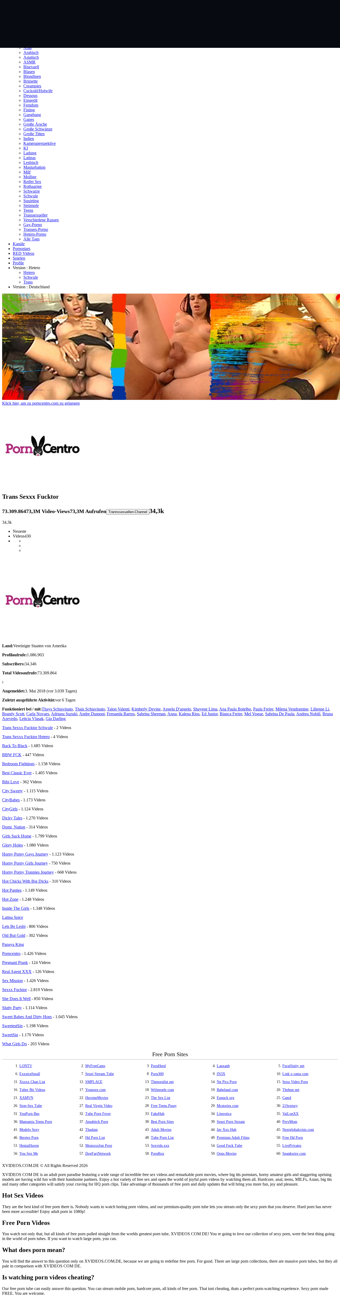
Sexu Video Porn (295, 1082)
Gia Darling (56, 718)
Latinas (29, 157)
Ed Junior (210, 714)
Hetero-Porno (34, 234)
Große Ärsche (35, 124)
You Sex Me (28, 1154)
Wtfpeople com (162, 1090)
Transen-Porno (35, 229)
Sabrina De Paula (279, 714)
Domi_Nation (13, 827)
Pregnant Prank (15, 962)
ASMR (29, 62)
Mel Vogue (253, 714)
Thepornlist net (162, 1082)
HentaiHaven (29, 1146)
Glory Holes (12, 845)
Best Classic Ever (17, 773)
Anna (172, 714)
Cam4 (286, 1098)
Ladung (29, 153)
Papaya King (13, 944)
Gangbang (32, 114)
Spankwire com (294, 1154)
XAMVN (26, 1098)
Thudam (91, 1130)
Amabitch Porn (96, 1122)
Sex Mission (12, 980)
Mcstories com (228, 1106)
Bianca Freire (231, 714)
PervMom (289, 1122)
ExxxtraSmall (29, 1074)
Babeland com (227, 1090)
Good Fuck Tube (229, 1146)
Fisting (29, 110)
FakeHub (157, 1114)
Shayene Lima (205, 709)
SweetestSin (12, 1025)
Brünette (30, 81)
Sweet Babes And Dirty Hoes (27, 1016)
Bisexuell (31, 67)
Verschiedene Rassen (41, 220)
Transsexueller (35, 215)
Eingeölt (30, 100)
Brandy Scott (13, 714)
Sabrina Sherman (151, 714)
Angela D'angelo (177, 709)
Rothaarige (32, 186)
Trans (28, 282)
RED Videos (23, 253)
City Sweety (12, 791)
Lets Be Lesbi (14, 926)
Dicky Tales (12, 818)
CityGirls (10, 809)
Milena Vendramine (291, 709)
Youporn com (95, 1090)
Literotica (224, 1114)
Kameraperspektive (39, 143)
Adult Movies (161, 1130)
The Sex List (160, 1098)
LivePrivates (291, 1146)
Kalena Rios (189, 714)
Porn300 (157, 1074)
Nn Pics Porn (227, 1082)
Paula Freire (263, 709)
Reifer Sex (32, 181)
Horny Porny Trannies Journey (28, 872)
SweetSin (10, 1035)
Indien (28, 138)
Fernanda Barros (121, 714)
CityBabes (11, 800)
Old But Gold (13, 935)
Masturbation (34, 167)
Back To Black (14, 745)
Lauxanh (223, 1066)
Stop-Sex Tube (30, 1106)
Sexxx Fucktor (14, 989)
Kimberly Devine (146, 709)
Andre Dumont (92, 714)
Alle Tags (31, 239)
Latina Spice (12, 917)
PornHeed (158, 1066)
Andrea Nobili (308, 714)
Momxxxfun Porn (98, 1146)
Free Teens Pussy (164, 1106)
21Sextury (290, 1106)
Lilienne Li (320, 709)
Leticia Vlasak (31, 718)
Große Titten (34, 134)
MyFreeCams (95, 1066)
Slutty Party (12, 1007)
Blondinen (32, 76)
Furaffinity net (293, 1066)
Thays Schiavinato (57, 709)
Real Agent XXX (17, 971)
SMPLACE (94, 1082)
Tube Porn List (162, 1138)
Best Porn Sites (162, 1122)
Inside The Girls (15, 908)
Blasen (29, 71)
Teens (28, 210)
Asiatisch (31, 57)
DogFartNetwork (98, 1154)
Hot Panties (12, 890)
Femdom (30, 105)
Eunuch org (225, 1098)
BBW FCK (12, 754)
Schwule (30, 196)
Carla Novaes (37, 714)
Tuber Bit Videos (32, 1090)
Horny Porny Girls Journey (25, 863)
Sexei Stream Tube (99, 1074)
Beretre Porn (29, 1138)
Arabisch (31, 52)
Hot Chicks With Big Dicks (25, 881)
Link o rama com (295, 1074)
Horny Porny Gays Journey (25, 854)
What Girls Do (14, 1044)
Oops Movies (226, 1154)
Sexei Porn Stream (231, 1122)
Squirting (31, 200)
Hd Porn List (95, 1138)
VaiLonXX (290, 1114)
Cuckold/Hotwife (38, 90)
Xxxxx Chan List (32, 1082)
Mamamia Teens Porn (35, 1122)
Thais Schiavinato (90, 709)
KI (25, 148)
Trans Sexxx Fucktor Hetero (26, 736)
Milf (27, 172)
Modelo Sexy (29, 1130)
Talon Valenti (118, 709)
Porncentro (11, 953)
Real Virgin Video (98, 1106)
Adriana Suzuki (64, 714)
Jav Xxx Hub (226, 1130)
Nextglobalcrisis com (298, 1130)
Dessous (30, 95)
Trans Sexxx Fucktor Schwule (27, 727)
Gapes (28, 119)
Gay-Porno (32, 224)
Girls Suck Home (16, 836)
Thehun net (290, 1090)
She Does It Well (16, 998)
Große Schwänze (37, 129)
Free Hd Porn (292, 1138)
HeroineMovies (96, 1098)
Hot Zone (10, 899)
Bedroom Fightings (18, 764)
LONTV (25, 1066)
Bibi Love (10, 782)
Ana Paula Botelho (235, 709)
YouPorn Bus (29, 1114)
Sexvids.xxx (160, 1146)
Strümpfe (31, 205)
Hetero (29, 272)
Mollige (29, 177)
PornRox (157, 1154)
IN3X (221, 1074)
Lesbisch (30, 162)
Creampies (32, 86)
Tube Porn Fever (98, 1114)
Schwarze (31, 191)
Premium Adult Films (233, 1138)
